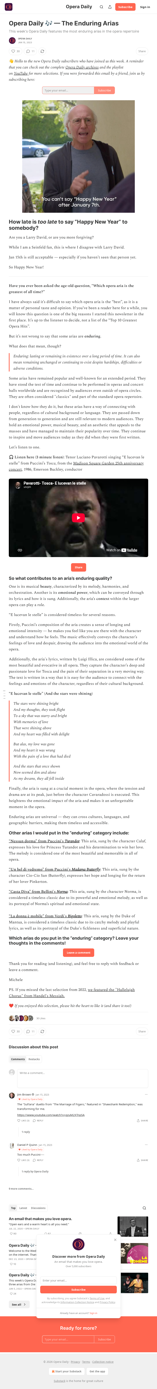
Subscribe (125, 7)
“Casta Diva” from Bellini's (33, 891)
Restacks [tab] (34, 1059)
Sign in (145, 7)
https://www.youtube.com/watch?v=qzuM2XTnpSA (51, 1115)
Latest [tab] (23, 1208)
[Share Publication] (110, 7)
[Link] (3, 225)
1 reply (26, 1132)
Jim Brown (24, 1094)
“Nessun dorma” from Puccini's (37, 841)
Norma (62, 891)
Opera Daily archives (82, 67)
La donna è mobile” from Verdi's (39, 916)
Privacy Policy (107, 1302)
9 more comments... (21, 1188)
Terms (86, 1362)
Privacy (75, 1362)
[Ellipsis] (146, 1094)
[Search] (101, 7)
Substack (59, 1381)
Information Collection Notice (77, 1302)
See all (16, 1304)
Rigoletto (75, 916)
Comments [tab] (18, 1059)
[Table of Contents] (4, 694)
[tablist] (25, 1059)
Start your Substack (68, 1371)
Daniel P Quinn (27, 1145)
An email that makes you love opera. (40, 1219)
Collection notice (103, 1362)
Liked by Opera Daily (32, 1099)
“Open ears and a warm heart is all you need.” (39, 1224)
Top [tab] (13, 1208)
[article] (78, 1226)
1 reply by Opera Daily (35, 1171)
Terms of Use (97, 1298)
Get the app (97, 1371)
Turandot (72, 841)
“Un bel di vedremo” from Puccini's (40, 869)
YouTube (21, 73)
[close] (115, 1240)
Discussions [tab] (38, 1208)
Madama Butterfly (86, 869)
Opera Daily (25, 38)
